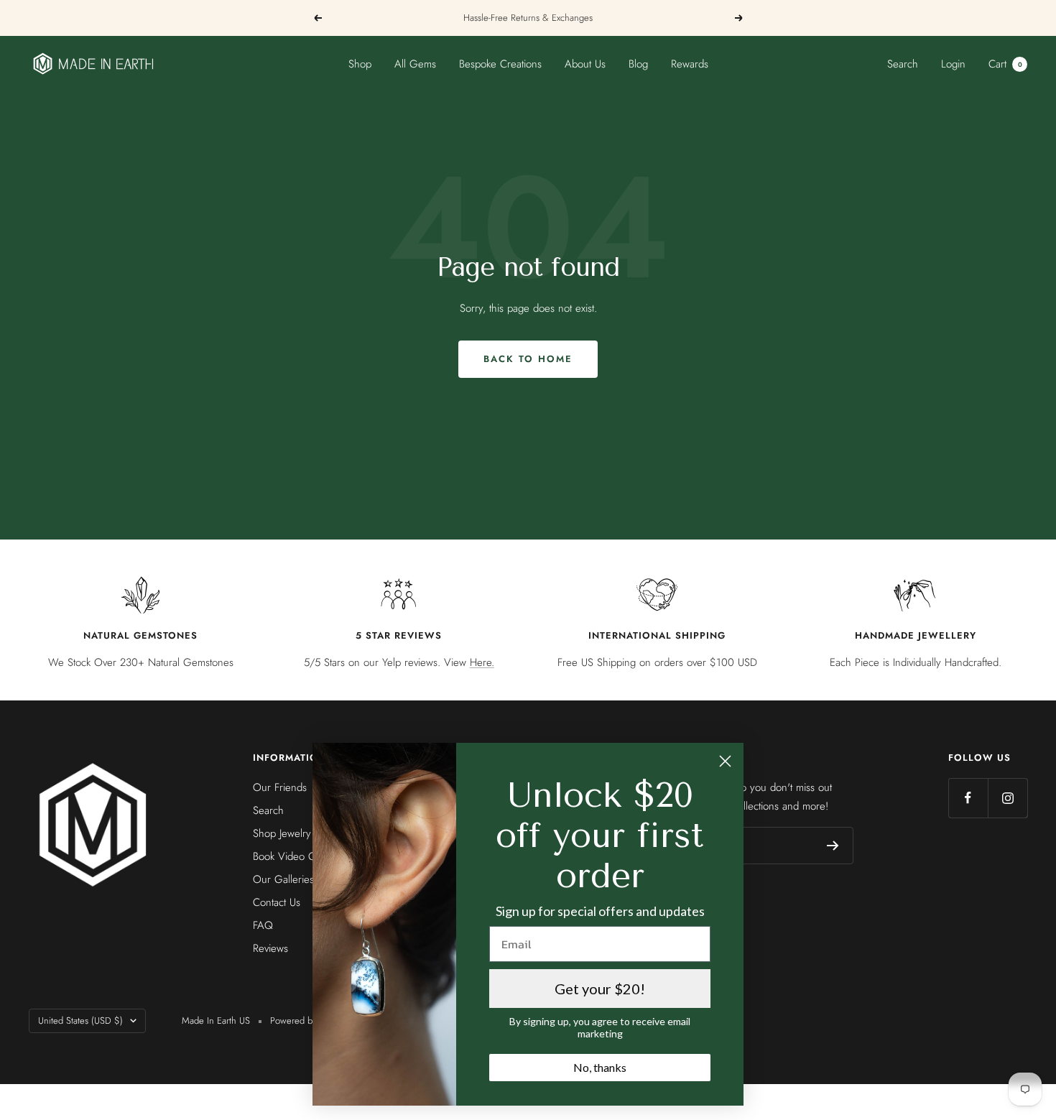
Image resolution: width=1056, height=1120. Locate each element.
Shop (359, 64)
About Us (585, 64)
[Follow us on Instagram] (1007, 798)
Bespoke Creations (500, 64)
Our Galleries (283, 879)
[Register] (833, 846)
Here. (482, 662)
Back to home (528, 359)
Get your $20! (600, 988)
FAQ (263, 925)
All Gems (415, 64)
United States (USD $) (80, 1020)
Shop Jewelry (282, 833)
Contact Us (276, 902)
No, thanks (599, 1067)
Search (902, 64)
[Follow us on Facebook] (968, 798)
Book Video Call (289, 856)
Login (953, 64)
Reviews (270, 948)
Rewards (689, 64)
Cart (1005, 64)
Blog (638, 64)
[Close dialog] (725, 761)
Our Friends (280, 787)
